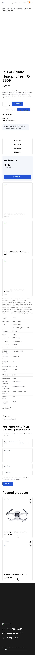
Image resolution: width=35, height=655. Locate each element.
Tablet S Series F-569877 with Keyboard (15, 575)
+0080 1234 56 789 (14, 629)
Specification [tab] (17, 148)
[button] (7, 114)
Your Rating (5, 443)
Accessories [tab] (17, 140)
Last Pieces (11, 120)
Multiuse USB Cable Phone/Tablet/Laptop (16, 252)
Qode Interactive (10, 647)
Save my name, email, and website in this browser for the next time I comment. (17, 478)
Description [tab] (17, 144)
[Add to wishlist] (30, 501)
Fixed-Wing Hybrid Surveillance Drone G (15, 532)
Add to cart (17, 103)
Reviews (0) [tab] (17, 152)
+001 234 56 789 (20, 126)
